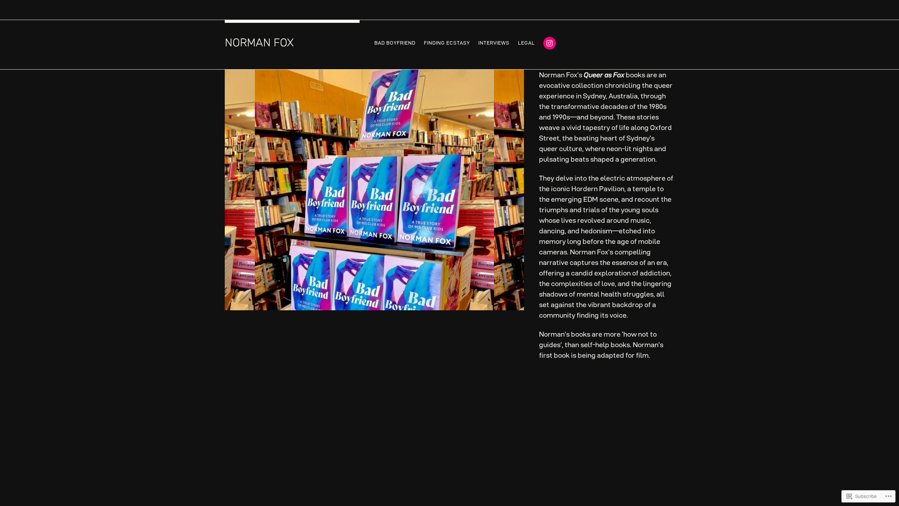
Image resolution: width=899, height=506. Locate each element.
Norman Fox (259, 42)
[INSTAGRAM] (549, 43)
